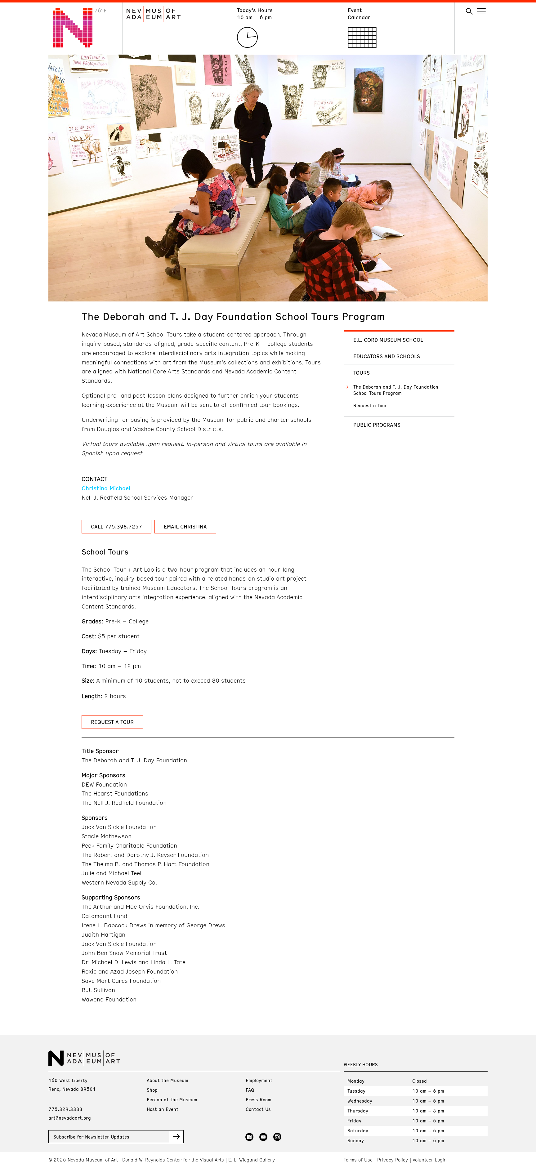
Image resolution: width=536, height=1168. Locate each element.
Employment (259, 1080)
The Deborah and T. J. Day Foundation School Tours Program (395, 390)
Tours (361, 372)
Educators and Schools (386, 356)
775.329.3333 (65, 1109)
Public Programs (376, 424)
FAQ (250, 1090)
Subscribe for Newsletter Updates (91, 1137)
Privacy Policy (392, 1160)
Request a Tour (370, 405)
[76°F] (77, 45)
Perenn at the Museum (172, 1099)
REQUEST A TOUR (112, 721)
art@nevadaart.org (69, 1118)
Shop (152, 1090)
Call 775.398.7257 (116, 526)
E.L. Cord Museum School (388, 339)
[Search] (469, 11)
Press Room (258, 1099)
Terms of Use (358, 1160)
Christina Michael (106, 488)
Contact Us (258, 1109)
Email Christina (185, 526)
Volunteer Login (430, 1160)
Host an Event (162, 1109)
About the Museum (167, 1080)
